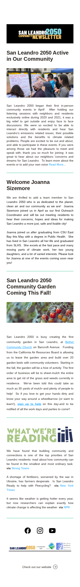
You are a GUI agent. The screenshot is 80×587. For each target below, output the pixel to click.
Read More (56, 164)
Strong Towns (20, 468)
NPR (67, 507)
